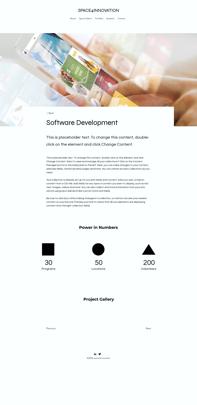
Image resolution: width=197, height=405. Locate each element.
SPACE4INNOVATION (98, 10)
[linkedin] (95, 354)
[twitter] (99, 354)
